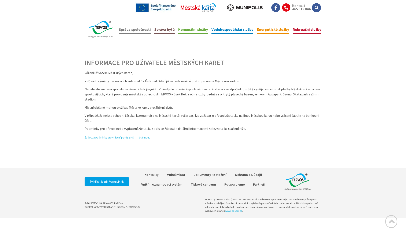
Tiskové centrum (203, 184)
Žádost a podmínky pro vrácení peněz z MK (109, 137)
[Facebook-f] (275, 7)
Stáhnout (144, 137)
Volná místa (176, 174)
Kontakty (151, 174)
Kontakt (298, 5)
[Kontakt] (286, 7)
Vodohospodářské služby (232, 29)
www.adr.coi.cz (233, 210)
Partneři (259, 184)
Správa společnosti (135, 29)
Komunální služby (193, 29)
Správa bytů (164, 29)
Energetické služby (273, 29)
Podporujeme (234, 184)
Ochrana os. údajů (248, 174)
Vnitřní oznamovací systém (161, 184)
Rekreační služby (307, 29)
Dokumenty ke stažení (209, 174)
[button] (316, 7)
